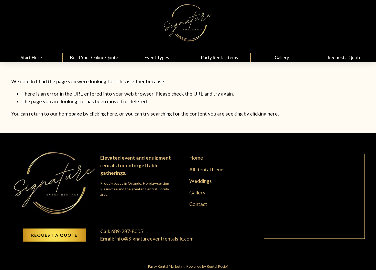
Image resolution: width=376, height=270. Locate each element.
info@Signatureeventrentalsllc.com (154, 239)
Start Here (31, 57)
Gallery (282, 57)
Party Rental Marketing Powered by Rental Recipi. (188, 266)
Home (196, 158)
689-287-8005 (127, 231)
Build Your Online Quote (94, 57)
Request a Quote (344, 57)
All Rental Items (207, 169)
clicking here (103, 114)
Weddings (200, 181)
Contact (198, 204)
